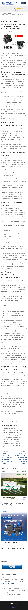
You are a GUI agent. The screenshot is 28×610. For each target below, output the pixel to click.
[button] (16, 9)
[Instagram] (25, 3)
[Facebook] (22, 3)
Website (5, 446)
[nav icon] (4, 9)
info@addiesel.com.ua (7, 583)
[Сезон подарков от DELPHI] (14, 525)
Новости (10, 13)
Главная (4, 13)
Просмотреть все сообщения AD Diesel (12, 445)
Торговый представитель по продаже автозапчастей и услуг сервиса (13, 549)
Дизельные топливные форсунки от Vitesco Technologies (12, 504)
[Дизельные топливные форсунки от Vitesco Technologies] (14, 486)
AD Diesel (4, 31)
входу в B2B (21, 579)
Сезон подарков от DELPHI (9, 542)
